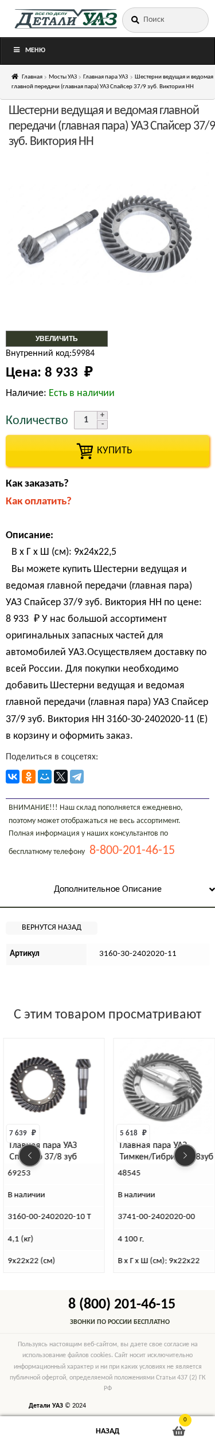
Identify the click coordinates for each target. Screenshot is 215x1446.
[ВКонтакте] (12, 776)
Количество (37, 421)
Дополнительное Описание (108, 889)
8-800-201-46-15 (132, 850)
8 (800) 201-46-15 (121, 1304)
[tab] (107, 890)
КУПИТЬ (107, 450)
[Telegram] (77, 776)
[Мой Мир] (45, 776)
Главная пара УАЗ (105, 77)
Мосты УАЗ (63, 77)
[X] (61, 776)
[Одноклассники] (29, 776)
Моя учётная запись (36, 1431)
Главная (32, 77)
